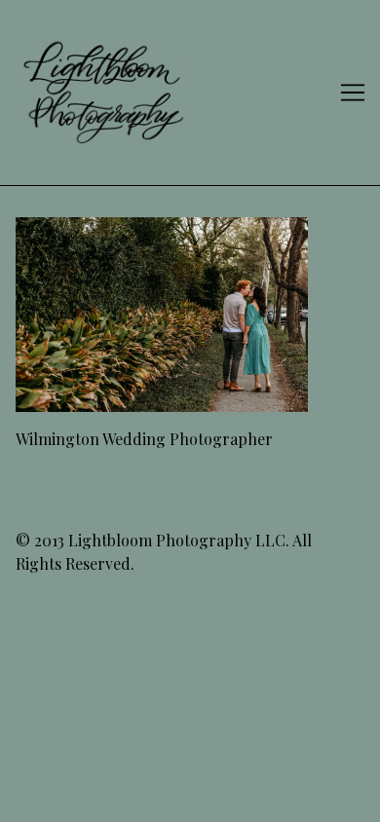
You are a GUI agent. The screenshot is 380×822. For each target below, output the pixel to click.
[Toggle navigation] (352, 92)
